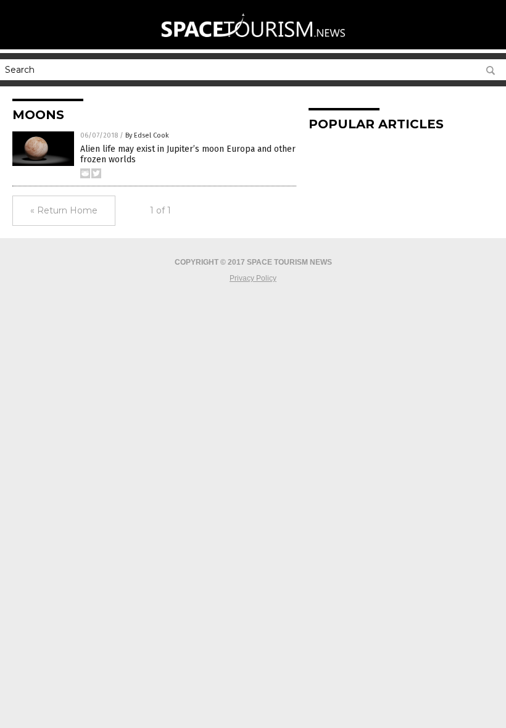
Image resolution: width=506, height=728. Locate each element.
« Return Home (63, 210)
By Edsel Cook (147, 135)
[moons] (253, 43)
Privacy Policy (253, 278)
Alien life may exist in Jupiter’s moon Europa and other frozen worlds (188, 154)
